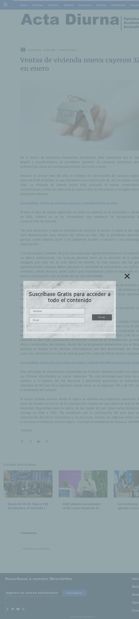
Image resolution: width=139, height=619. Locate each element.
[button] (127, 276)
